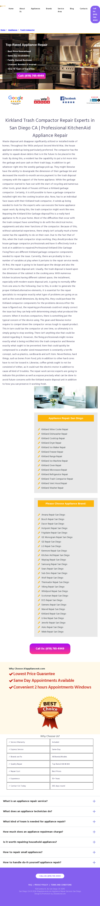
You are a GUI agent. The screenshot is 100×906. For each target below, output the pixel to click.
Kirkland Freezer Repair (52, 452)
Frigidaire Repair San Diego (54, 533)
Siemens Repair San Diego (53, 605)
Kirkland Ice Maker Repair (53, 447)
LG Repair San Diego (51, 546)
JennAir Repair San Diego (53, 623)
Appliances (35, 8)
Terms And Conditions (61, 885)
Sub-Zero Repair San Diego (54, 573)
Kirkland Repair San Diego (53, 614)
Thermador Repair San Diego (55, 582)
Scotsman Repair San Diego (54, 596)
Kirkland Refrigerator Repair (54, 474)
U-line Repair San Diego (52, 618)
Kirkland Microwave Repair (54, 470)
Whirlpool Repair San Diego (54, 591)
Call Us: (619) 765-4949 (95, 14)
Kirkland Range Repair (51, 456)
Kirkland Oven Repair (51, 465)
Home (11, 8)
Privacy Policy (41, 885)
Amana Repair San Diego (53, 515)
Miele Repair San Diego (52, 632)
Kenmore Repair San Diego (54, 551)
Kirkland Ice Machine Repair (54, 461)
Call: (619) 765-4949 (31, 76)
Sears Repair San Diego (52, 569)
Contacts (83, 8)
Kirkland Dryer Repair (51, 443)
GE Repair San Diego (51, 542)
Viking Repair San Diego (53, 587)
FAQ (30, 885)
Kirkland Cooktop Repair (53, 438)
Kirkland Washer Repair (52, 488)
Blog (72, 8)
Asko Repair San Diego (52, 627)
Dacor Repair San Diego (52, 524)
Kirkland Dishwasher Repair (54, 434)
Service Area (61, 10)
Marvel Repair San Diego (53, 609)
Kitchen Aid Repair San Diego (55, 555)
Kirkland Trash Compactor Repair (57, 479)
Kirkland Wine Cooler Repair (54, 429)
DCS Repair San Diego (51, 600)
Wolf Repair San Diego (52, 578)
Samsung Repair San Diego (54, 564)
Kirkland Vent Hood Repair (54, 483)
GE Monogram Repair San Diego (57, 537)
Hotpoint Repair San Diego (54, 528)
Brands (49, 8)
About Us (22, 10)
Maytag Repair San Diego (53, 560)
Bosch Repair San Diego (52, 519)
